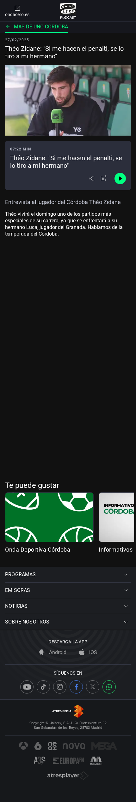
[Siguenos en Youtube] (27, 687)
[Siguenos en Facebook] (76, 687)
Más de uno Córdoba (41, 27)
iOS (92, 652)
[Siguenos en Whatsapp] (109, 687)
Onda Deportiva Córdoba (37, 549)
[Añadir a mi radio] (103, 178)
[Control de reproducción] (120, 178)
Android (57, 652)
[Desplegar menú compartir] (91, 178)
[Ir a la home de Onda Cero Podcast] (68, 11)
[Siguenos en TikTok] (43, 687)
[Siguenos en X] (92, 687)
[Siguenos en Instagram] (59, 687)
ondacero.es (17, 14)
